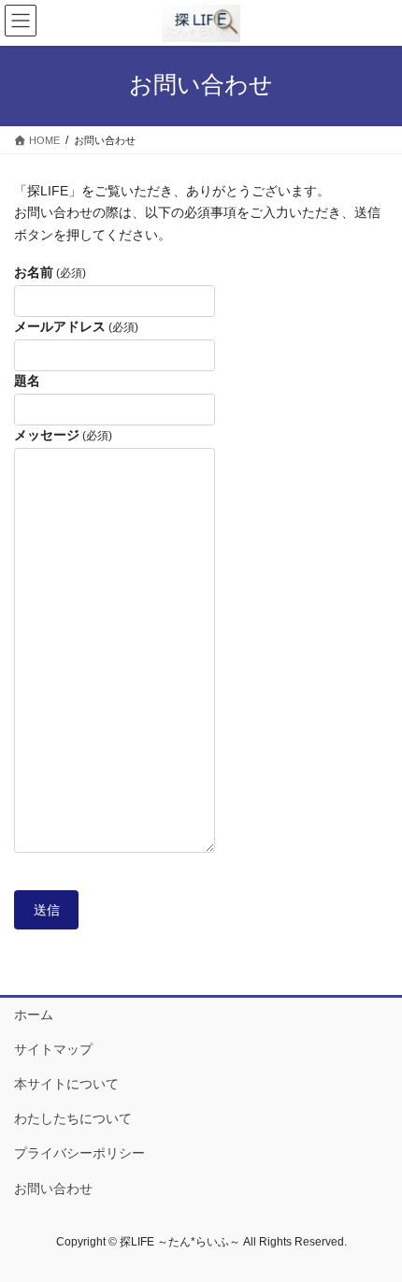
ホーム (33, 1014)
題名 (27, 380)
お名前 (50, 272)
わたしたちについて (73, 1118)
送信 (47, 909)
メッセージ (63, 434)
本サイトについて (66, 1083)
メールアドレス (76, 326)
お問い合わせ (53, 1188)
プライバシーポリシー (79, 1152)
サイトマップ (53, 1049)
